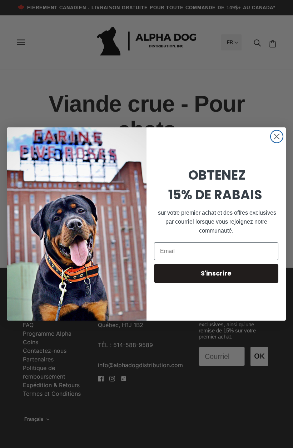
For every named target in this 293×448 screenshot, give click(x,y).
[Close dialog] (276, 136)
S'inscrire (216, 273)
